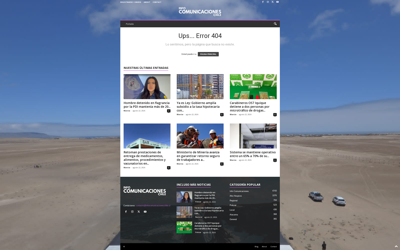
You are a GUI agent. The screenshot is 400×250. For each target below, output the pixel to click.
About (147, 2)
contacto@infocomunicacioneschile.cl (153, 205)
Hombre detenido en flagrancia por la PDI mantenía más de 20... (147, 105)
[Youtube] (277, 2)
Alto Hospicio (236, 196)
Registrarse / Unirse (130, 2)
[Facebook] (263, 2)
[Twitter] (273, 2)
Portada (130, 23)
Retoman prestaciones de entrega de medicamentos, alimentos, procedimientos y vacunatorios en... (145, 158)
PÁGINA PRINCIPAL (208, 54)
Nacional (198, 217)
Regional (234, 200)
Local (232, 210)
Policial (198, 202)
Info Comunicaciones (239, 191)
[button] (275, 23)
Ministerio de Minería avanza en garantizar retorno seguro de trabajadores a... (198, 156)
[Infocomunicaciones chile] (200, 11)
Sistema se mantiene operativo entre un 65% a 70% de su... (253, 154)
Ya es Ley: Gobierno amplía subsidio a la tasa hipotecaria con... (198, 106)
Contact (157, 2)
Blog (256, 246)
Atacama (234, 214)
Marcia (127, 110)
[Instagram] (268, 2)
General (233, 219)
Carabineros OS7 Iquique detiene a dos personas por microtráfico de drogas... (250, 106)
